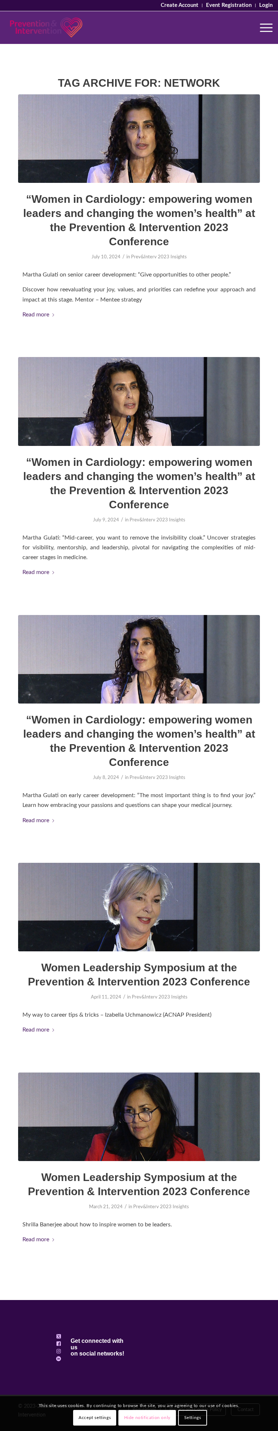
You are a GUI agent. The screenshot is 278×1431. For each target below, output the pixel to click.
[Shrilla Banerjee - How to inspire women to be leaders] (139, 1117)
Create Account (179, 5)
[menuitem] (179, 5)
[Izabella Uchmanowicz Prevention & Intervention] (139, 907)
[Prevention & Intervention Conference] (46, 27)
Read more (35, 314)
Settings (192, 1417)
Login (266, 5)
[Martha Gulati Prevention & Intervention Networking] (139, 138)
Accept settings (95, 1417)
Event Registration (229, 5)
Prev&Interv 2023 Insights (159, 257)
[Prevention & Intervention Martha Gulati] (139, 401)
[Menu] (263, 27)
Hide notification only (147, 1417)
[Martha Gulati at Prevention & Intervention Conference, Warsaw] (139, 659)
